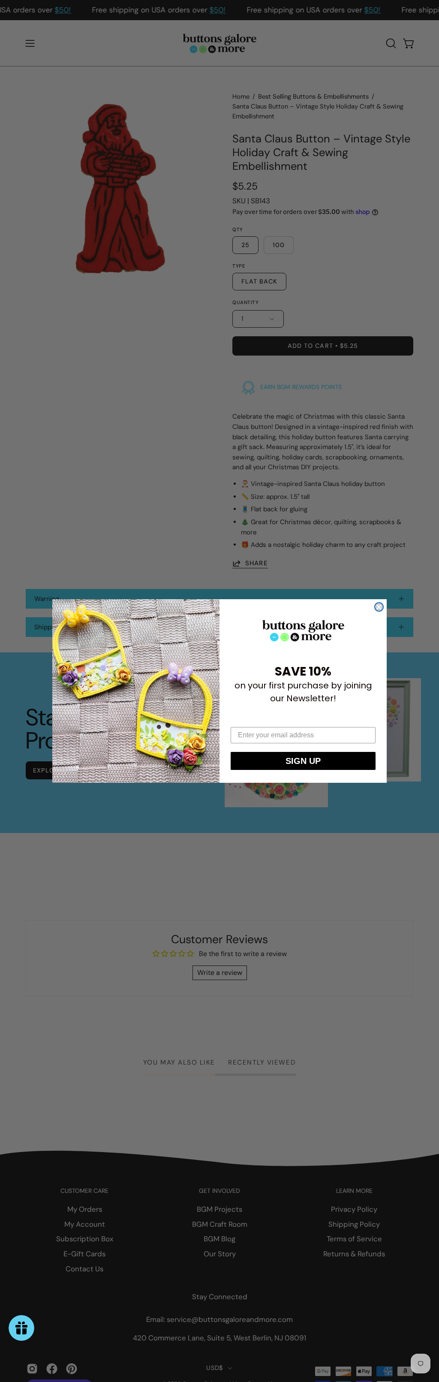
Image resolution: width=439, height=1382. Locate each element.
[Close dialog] (379, 607)
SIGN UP (303, 761)
